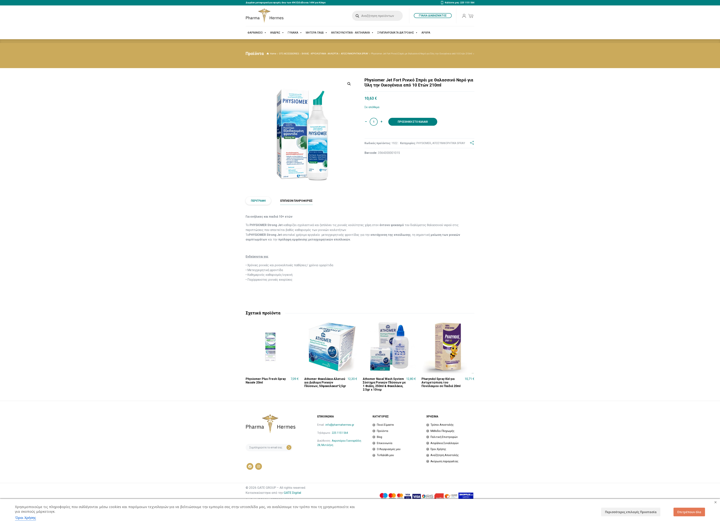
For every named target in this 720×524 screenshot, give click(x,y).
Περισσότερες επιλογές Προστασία (631, 512)
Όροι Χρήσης (25, 517)
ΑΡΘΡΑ (426, 32)
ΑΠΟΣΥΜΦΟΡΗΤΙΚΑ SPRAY (354, 53)
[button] (349, 83)
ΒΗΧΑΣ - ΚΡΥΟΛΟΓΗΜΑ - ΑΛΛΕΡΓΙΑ (320, 53)
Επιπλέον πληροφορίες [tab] (296, 200)
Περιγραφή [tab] (258, 200)
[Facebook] (250, 466)
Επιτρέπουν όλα (689, 512)
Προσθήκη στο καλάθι (413, 121)
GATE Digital (292, 493)
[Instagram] (258, 466)
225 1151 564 (340, 432)
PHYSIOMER (423, 143)
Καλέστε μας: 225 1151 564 (459, 2)
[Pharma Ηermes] (265, 15)
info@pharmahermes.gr (340, 424)
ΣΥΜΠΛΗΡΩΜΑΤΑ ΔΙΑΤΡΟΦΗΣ (395, 32)
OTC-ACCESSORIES (289, 53)
